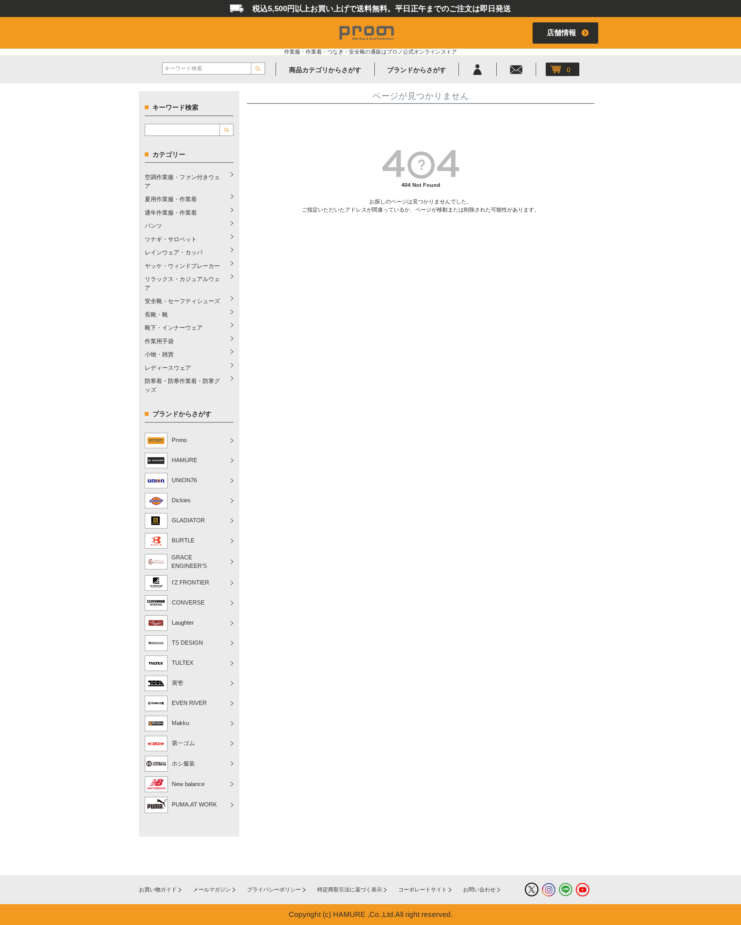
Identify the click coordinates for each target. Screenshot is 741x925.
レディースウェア (168, 367)
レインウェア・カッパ (174, 252)
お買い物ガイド (158, 889)
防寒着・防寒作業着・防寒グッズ (182, 385)
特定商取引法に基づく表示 (349, 889)
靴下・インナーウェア (174, 327)
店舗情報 (561, 33)
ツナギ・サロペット (171, 239)
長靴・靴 (156, 314)
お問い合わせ (479, 889)
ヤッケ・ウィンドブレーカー (182, 266)
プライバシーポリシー (274, 889)
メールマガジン (212, 889)
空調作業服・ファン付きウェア (182, 181)
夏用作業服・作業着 (171, 199)
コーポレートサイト (422, 889)
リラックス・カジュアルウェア (182, 283)
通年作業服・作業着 (171, 212)
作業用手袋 (159, 341)
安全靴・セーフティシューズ (182, 301)
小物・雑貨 (159, 354)
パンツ (153, 225)
